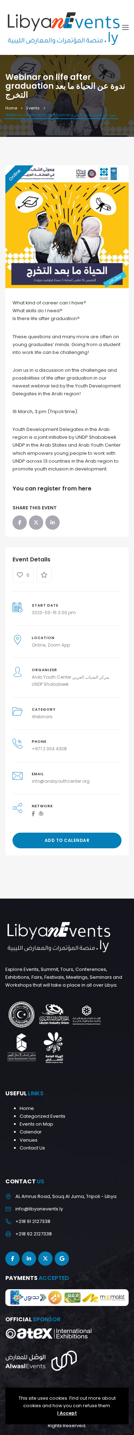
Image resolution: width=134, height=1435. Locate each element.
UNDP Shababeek (50, 684)
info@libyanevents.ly (39, 1208)
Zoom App (59, 645)
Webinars (42, 717)
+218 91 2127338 (32, 1221)
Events (33, 108)
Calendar (31, 1131)
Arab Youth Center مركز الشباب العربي (70, 677)
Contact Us (32, 1148)
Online (38, 645)
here (84, 488)
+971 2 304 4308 (49, 749)
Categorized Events (42, 1116)
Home (11, 108)
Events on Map (36, 1124)
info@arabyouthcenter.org (61, 781)
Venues (29, 1140)
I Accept (67, 1413)
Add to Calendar (67, 840)
